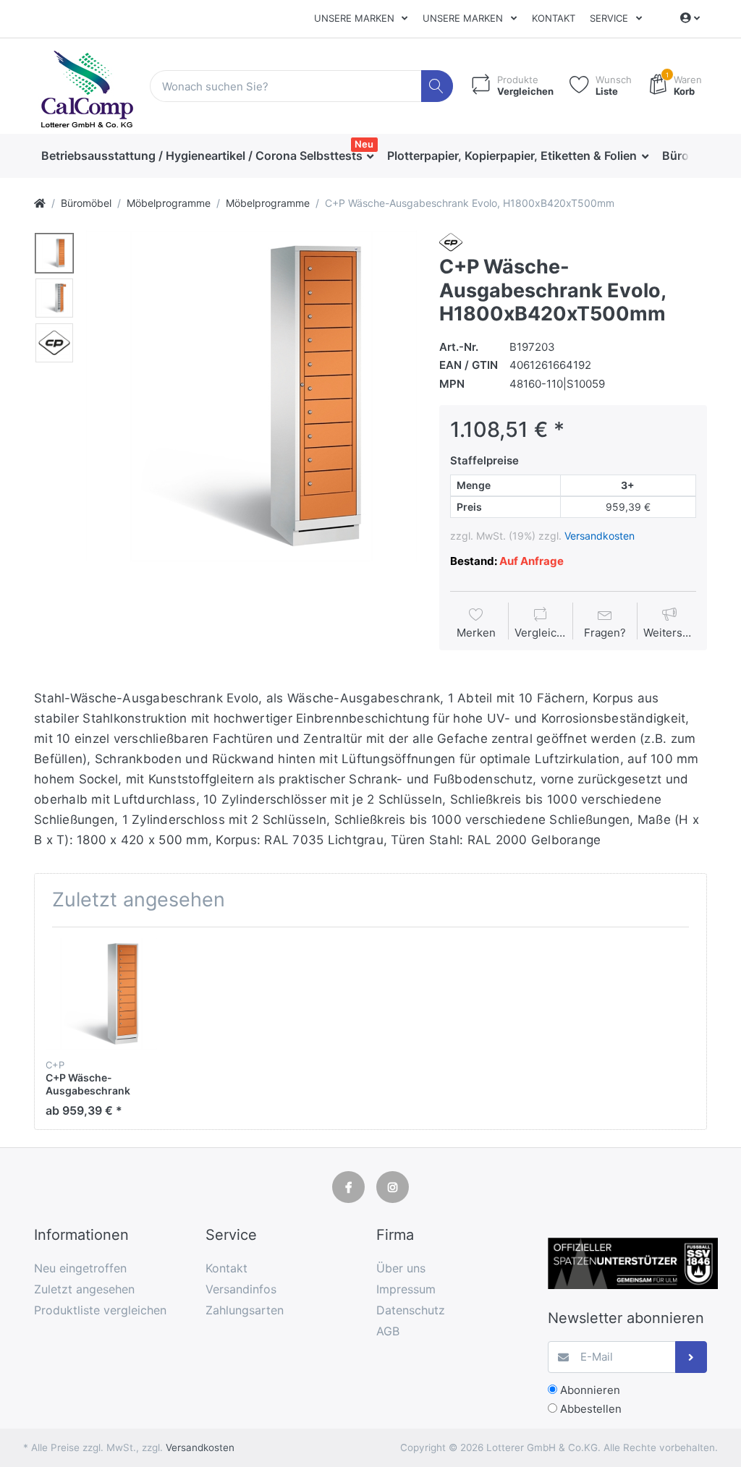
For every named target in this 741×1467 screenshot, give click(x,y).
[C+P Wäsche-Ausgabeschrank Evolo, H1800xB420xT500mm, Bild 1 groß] (54, 253)
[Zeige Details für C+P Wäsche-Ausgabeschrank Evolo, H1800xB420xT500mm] (101, 994)
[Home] (40, 203)
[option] (251, 396)
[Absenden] (691, 1357)
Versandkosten (599, 536)
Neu (364, 144)
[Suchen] (437, 86)
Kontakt (553, 18)
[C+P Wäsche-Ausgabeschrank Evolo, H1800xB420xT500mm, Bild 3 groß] (54, 342)
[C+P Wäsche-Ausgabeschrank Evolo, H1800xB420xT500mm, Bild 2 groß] (54, 298)
